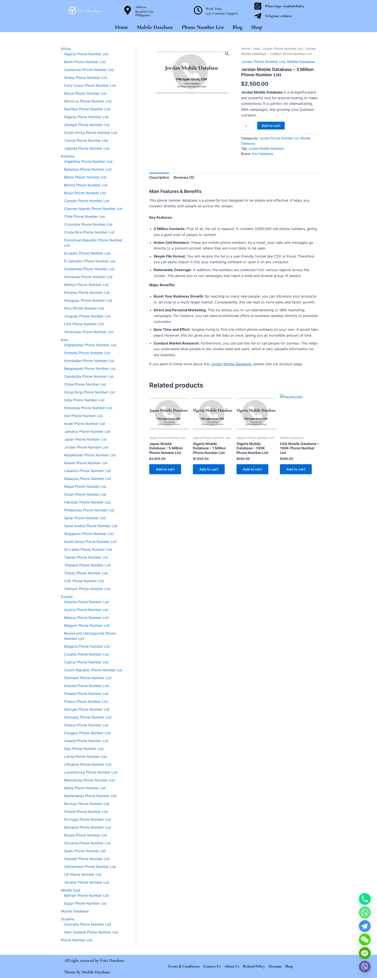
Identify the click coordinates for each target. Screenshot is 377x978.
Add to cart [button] (165, 469)
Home (121, 27)
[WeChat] (365, 939)
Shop (256, 27)
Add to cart (271, 125)
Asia (256, 49)
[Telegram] (365, 926)
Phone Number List (203, 27)
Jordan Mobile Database (266, 148)
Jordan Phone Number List (282, 49)
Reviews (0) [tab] (184, 177)
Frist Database (262, 154)
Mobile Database (155, 27)
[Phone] (365, 899)
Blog (237, 27)
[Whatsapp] (365, 912)
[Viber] (365, 967)
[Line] (365, 953)
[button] (227, 53)
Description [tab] (159, 177)
